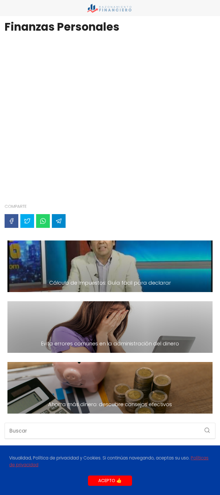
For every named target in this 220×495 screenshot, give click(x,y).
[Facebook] (11, 221)
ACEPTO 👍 (110, 481)
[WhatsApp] (43, 221)
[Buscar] (205, 428)
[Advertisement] (110, 50)
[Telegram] (59, 221)
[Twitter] (27, 221)
